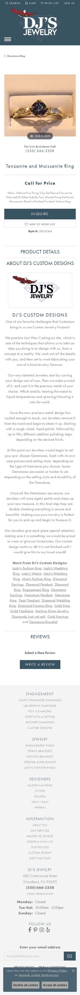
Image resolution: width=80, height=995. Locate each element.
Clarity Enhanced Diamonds (40, 700)
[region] (40, 105)
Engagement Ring (36, 590)
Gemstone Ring (16, 56)
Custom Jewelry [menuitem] (40, 853)
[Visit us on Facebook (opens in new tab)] (29, 929)
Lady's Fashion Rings (40, 767)
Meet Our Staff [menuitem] (40, 858)
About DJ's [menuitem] (40, 825)
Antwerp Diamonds (40, 722)
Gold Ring (62, 605)
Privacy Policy (57, 970)
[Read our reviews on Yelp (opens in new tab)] (48, 929)
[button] (13, 3)
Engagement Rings (40, 745)
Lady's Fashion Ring (27, 568)
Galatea (40, 796)
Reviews (40, 636)
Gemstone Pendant (38, 595)
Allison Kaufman (40, 785)
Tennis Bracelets (40, 751)
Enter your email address (40, 947)
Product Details (40, 251)
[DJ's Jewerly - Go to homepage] (40, 26)
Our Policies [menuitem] (40, 847)
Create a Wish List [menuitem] (40, 841)
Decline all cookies (25, 985)
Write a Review (40, 664)
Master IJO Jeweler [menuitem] (40, 836)
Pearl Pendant (29, 600)
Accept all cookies (55, 985)
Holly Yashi (40, 802)
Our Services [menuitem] (40, 830)
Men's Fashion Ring (36, 579)
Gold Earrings (57, 616)
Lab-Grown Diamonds (40, 706)
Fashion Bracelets (40, 756)
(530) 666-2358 (40, 151)
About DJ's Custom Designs (40, 263)
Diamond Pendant (39, 584)
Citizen (40, 791)
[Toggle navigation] (7, 39)
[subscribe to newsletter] (70, 956)
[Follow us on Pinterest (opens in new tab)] (35, 929)
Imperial (40, 807)
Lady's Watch (31, 573)
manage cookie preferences (38, 975)
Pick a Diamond (40, 711)
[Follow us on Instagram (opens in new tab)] (41, 929)
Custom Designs (40, 728)
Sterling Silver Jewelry (51, 611)
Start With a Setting (40, 717)
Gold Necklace (21, 611)
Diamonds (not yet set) (28, 616)
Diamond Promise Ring (35, 605)
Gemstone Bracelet (43, 622)
